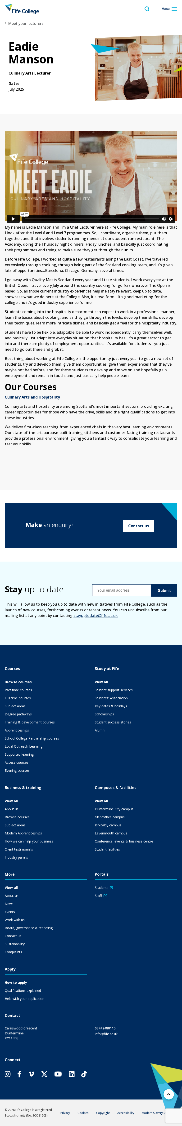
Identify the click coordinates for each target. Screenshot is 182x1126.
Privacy (65, 1113)
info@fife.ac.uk (106, 1034)
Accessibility (125, 1113)
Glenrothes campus (110, 817)
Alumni (100, 730)
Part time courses (18, 690)
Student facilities (107, 849)
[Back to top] (168, 1094)
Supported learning (19, 754)
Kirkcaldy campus (108, 825)
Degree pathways (18, 714)
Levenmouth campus (111, 833)
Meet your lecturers (25, 23)
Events (10, 911)
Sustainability (15, 944)
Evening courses (17, 770)
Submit (164, 591)
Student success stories (113, 722)
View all (101, 682)
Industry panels (16, 857)
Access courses (16, 762)
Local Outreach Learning (23, 746)
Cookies (83, 1113)
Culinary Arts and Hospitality (32, 397)
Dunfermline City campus (114, 809)
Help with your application (24, 998)
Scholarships (104, 714)
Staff (98, 895)
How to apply (16, 982)
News (9, 903)
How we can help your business (29, 841)
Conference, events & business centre (124, 841)
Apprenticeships (17, 730)
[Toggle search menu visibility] (147, 9)
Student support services (114, 690)
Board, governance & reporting (29, 928)
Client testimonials (19, 849)
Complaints (13, 952)
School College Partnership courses (32, 738)
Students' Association (111, 698)
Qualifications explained (23, 990)
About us (11, 809)
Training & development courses (30, 722)
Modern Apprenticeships (23, 833)
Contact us (138, 525)
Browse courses (18, 682)
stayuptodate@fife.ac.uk (95, 615)
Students (101, 887)
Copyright (103, 1113)
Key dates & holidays (111, 706)
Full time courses (18, 698)
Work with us (15, 920)
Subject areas (15, 706)
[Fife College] (22, 9)
